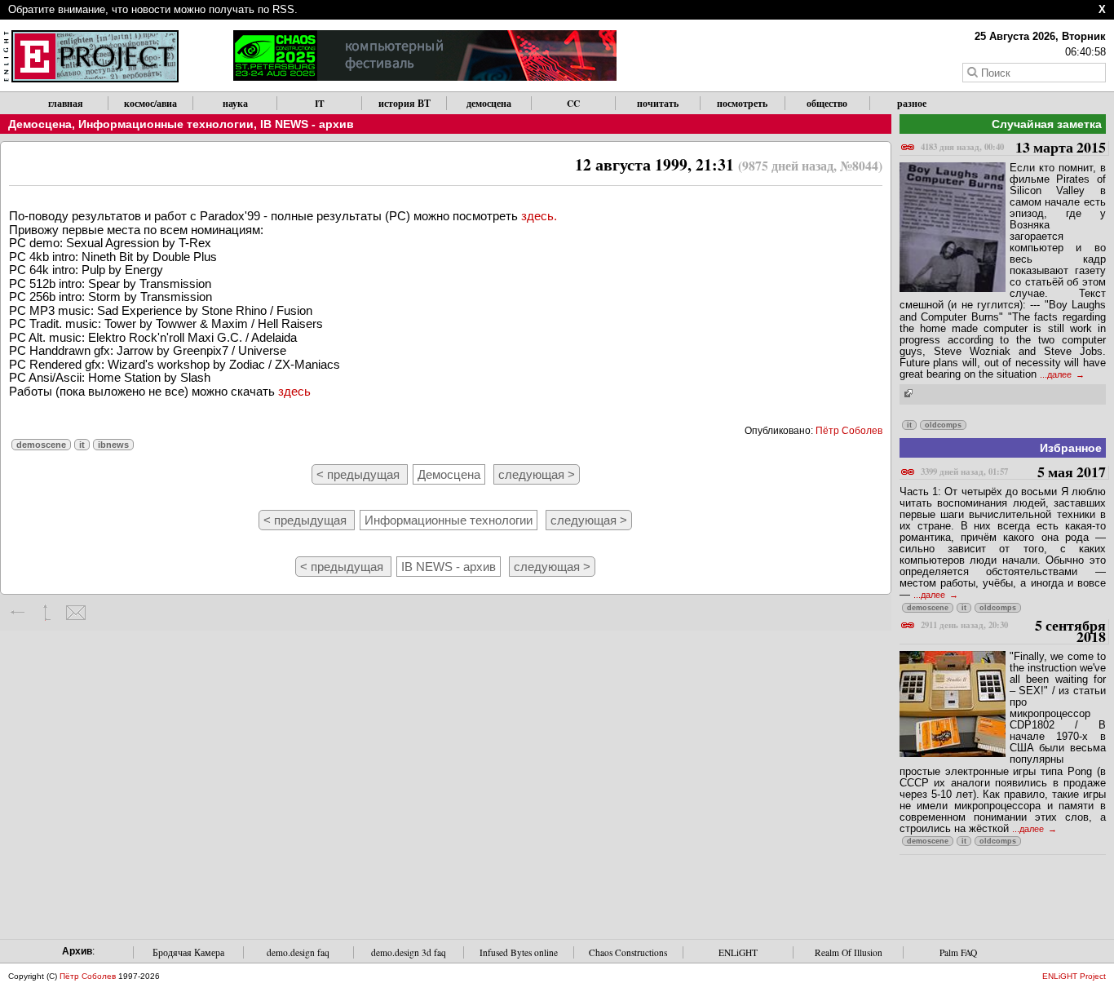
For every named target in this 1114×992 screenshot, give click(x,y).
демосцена (488, 103)
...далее (1057, 374)
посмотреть (742, 103)
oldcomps (943, 425)
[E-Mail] (75, 612)
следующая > (536, 474)
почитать (658, 103)
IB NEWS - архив (307, 124)
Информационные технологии (166, 124)
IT (320, 103)
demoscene (41, 445)
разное (911, 103)
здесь (294, 391)
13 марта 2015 (1013, 148)
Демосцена (40, 124)
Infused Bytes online (519, 952)
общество (827, 103)
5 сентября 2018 (1013, 631)
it (82, 445)
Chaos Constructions (628, 952)
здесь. (539, 216)
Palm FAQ (958, 952)
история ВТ (404, 103)
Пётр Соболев (849, 430)
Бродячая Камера (188, 952)
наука (235, 103)
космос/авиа (150, 103)
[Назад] (18, 612)
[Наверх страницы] (47, 612)
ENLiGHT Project (1074, 976)
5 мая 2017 (1013, 473)
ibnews (113, 445)
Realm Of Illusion (848, 952)
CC (573, 103)
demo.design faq (298, 952)
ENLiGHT (738, 952)
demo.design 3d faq (408, 952)
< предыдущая (359, 474)
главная (65, 103)
